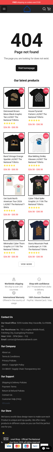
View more (26, 264)
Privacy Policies (9, 360)
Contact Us (7, 395)
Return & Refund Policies (13, 391)
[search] (44, 9)
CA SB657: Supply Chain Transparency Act (21, 369)
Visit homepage (26, 68)
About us (6, 352)
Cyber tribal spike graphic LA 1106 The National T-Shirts (37, 201)
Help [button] (47, 448)
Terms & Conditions (11, 356)
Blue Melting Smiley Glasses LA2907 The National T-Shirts (37, 159)
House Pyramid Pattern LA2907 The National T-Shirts (37, 114)
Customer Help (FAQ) (11, 399)
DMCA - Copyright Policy (13, 365)
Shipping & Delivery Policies (14, 382)
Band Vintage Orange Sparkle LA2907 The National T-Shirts (13, 159)
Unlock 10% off (6, 438)
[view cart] (49, 9)
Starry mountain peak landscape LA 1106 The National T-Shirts (38, 246)
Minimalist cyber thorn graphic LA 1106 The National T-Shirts (14, 246)
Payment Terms (9, 386)
